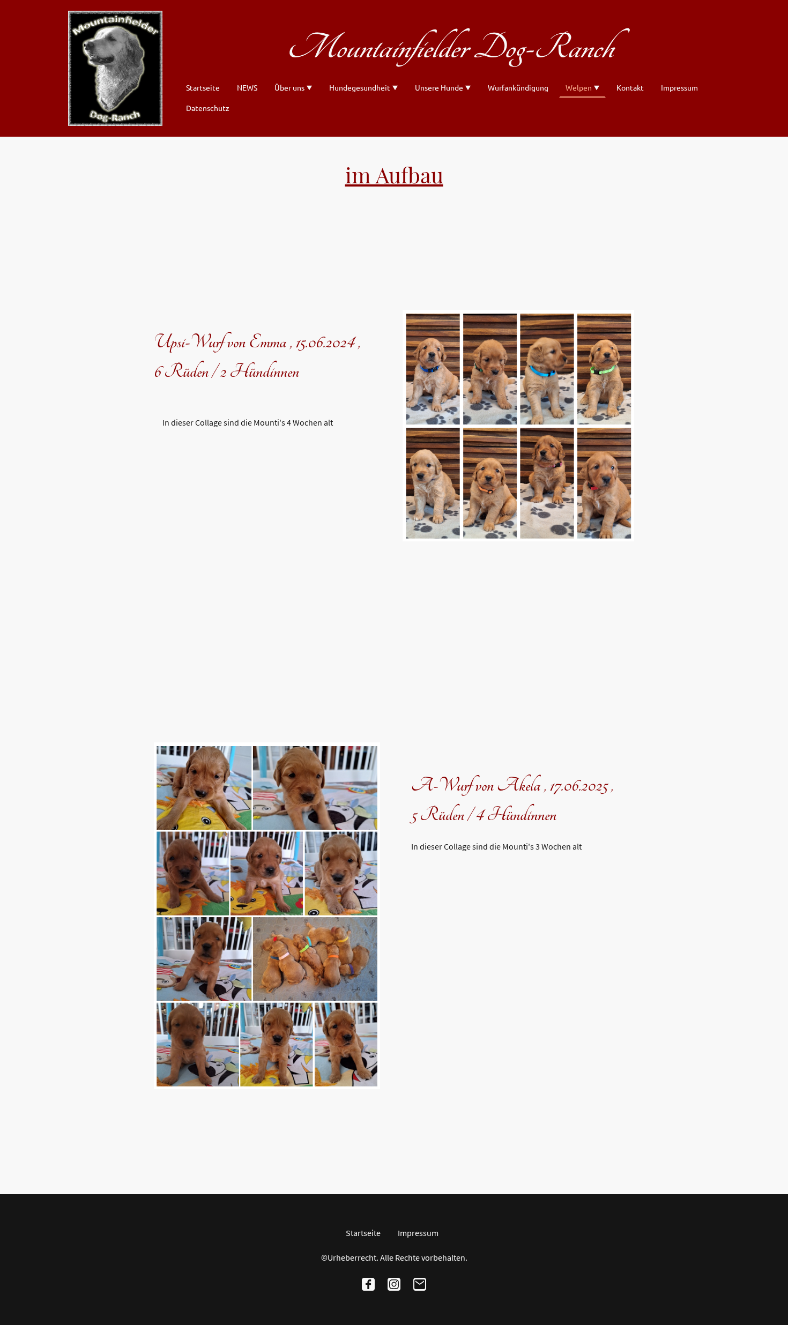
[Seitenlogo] (115, 68)
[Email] (419, 1284)
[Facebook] (368, 1284)
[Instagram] (394, 1284)
